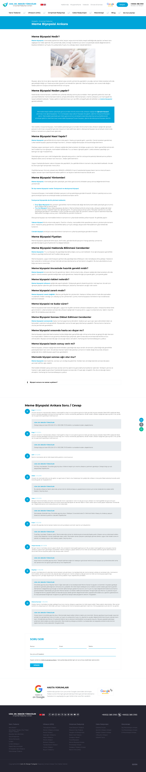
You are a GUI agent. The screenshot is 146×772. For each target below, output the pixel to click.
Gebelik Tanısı (100, 737)
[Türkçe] (42, 5)
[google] (110, 4)
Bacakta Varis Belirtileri (16, 734)
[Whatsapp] (141, 429)
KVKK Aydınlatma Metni (49, 660)
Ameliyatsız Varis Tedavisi (17, 749)
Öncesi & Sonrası (97, 5)
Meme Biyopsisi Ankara (76, 742)
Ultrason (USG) (48, 724)
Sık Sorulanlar (129, 13)
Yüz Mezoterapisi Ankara (129, 730)
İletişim (122, 5)
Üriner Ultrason (48, 747)
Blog (113, 13)
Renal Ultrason (48, 732)
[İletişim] (141, 424)
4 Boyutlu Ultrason (102, 735)
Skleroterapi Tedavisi (15, 751)
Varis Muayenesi (14, 736)
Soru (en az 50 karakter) (37, 654)
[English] (44, 5)
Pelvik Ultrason (48, 740)
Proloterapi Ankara (75, 745)
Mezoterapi (125, 724)
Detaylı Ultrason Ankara (103, 732)
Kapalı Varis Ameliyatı (16, 746)
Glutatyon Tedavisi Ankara (77, 747)
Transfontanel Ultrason (50, 745)
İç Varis (11, 741)
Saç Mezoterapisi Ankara (129, 727)
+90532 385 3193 (137, 4)
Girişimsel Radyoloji (45, 21)
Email (61, 646)
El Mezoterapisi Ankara (128, 732)
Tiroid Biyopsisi (74, 740)
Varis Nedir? (12, 727)
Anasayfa (35, 21)
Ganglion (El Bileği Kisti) (76, 732)
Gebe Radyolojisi (102, 724)
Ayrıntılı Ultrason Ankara (103, 730)
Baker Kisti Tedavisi (75, 735)
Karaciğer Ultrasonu (49, 735)
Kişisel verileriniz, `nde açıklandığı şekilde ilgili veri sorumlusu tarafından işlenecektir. (65, 660)
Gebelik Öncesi (101, 727)
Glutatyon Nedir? (74, 737)
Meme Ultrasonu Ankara (51, 730)
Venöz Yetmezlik (14, 739)
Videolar (86, 5)
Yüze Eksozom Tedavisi (76, 727)
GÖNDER (37, 665)
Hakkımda (65, 5)
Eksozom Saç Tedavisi (76, 730)
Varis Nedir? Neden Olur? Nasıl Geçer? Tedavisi (18, 730)
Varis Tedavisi (14, 724)
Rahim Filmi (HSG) (75, 749)
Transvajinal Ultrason (49, 727)
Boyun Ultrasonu (48, 749)
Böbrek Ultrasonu (49, 742)
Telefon (91, 646)
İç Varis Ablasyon (14, 744)
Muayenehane (75, 5)
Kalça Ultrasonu (48, 737)
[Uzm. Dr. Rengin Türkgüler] (49, 714)
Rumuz (32, 646)
